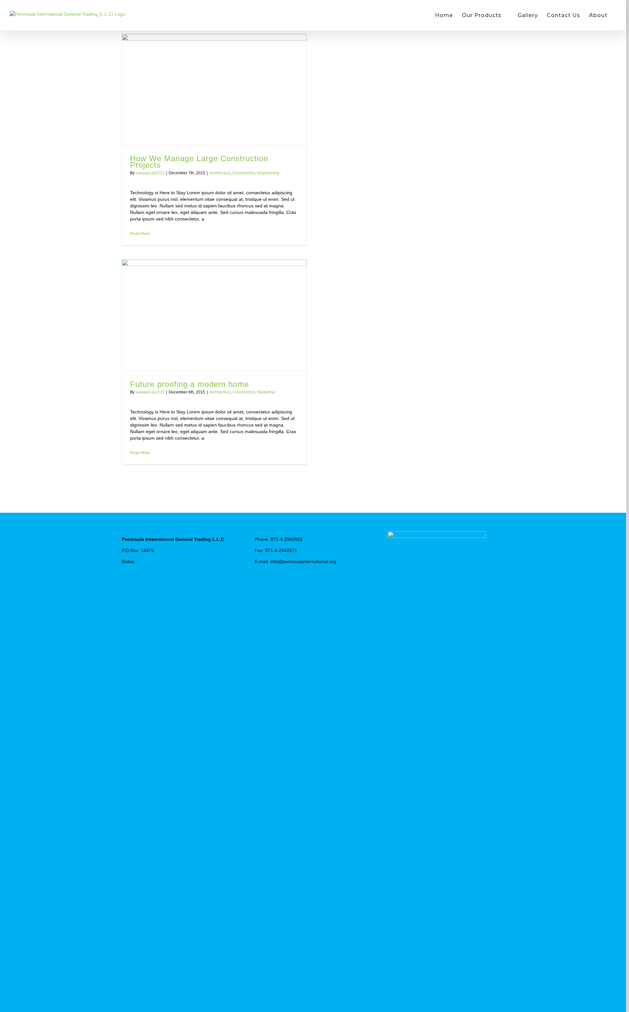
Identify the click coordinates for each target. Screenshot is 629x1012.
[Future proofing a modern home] (214, 315)
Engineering (268, 173)
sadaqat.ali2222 (150, 173)
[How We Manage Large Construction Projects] (214, 89)
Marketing (266, 392)
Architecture (220, 173)
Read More (140, 233)
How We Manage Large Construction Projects (199, 161)
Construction (244, 173)
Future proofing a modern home (189, 384)
